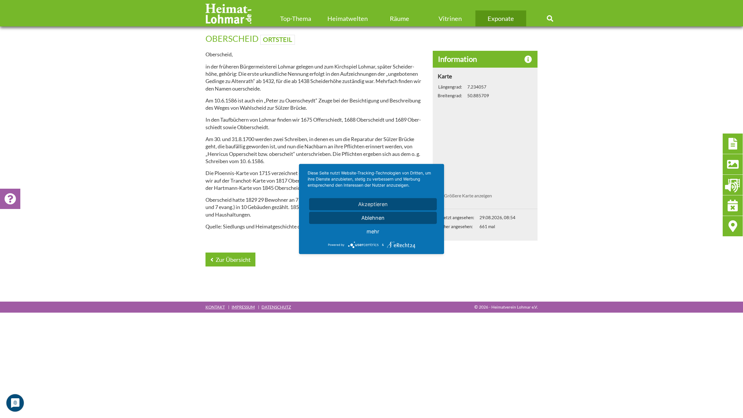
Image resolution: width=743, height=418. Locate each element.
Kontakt (215, 307)
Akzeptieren (373, 204)
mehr (373, 231)
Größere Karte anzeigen (468, 195)
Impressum (243, 307)
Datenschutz (276, 307)
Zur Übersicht (232, 259)
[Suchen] (550, 18)
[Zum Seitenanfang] (707, 391)
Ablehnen (373, 218)
